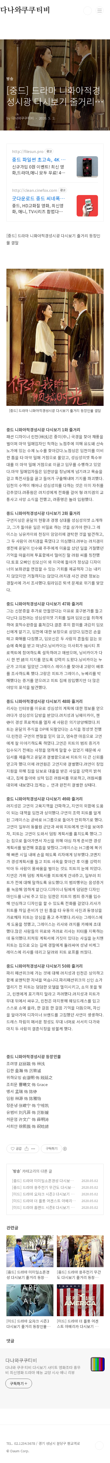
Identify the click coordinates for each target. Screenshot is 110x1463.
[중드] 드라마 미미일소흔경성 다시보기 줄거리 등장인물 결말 (42, 1183)
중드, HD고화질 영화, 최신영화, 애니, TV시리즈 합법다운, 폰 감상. (38, 208)
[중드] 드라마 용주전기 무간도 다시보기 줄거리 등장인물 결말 (43, 1190)
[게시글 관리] (33, 1149)
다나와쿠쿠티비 (21, 1360)
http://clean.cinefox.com (34, 190)
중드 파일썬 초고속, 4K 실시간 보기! (38, 159)
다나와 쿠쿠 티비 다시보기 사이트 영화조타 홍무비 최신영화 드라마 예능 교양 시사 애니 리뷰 (42, 1370)
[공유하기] (26, 1149)
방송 (16, 1171)
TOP (99, 1445)
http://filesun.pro (28, 151)
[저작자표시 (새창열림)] (64, 1149)
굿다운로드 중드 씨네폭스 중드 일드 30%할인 (38, 198)
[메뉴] (100, 10)
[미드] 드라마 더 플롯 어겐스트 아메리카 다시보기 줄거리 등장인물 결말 (44, 1203)
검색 (88, 11)
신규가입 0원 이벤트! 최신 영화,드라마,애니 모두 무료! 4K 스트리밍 (38, 169)
